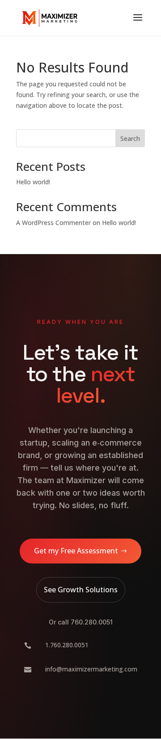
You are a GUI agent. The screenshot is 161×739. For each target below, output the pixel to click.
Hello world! (33, 182)
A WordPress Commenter (53, 222)
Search (130, 138)
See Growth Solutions (81, 590)
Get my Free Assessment (76, 551)
